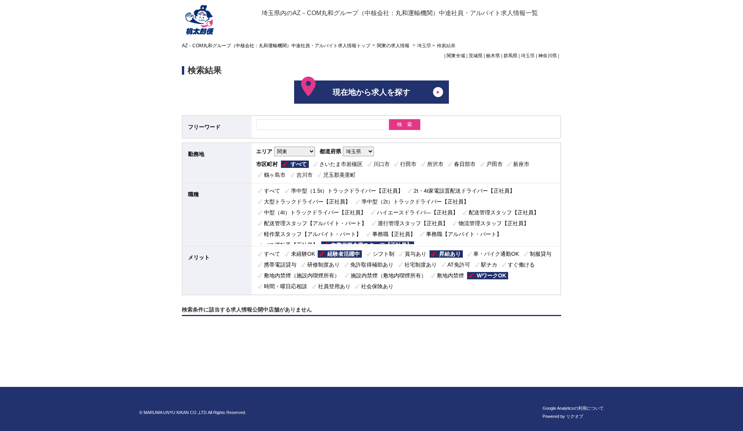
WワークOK (491, 275)
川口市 (381, 164)
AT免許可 (458, 265)
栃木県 (493, 55)
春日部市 (465, 164)
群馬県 (510, 55)
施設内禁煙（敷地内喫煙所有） (388, 275)
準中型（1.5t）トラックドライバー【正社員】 (347, 191)
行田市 (408, 164)
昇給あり (450, 254)
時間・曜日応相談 (285, 286)
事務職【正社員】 (394, 234)
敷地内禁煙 (450, 275)
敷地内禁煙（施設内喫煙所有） (302, 275)
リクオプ (574, 416)
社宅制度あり (420, 265)
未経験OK (303, 254)
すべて (299, 164)
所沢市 (435, 164)
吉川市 (304, 175)
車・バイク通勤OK (496, 254)
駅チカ (489, 265)
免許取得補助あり (372, 265)
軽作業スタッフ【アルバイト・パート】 (312, 234)
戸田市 (494, 164)
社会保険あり (377, 286)
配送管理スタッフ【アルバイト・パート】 (315, 223)
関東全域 (456, 55)
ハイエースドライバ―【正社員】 (417, 212)
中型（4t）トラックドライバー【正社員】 (315, 212)
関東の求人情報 (394, 45)
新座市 (521, 164)
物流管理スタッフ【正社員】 (494, 223)
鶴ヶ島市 (275, 175)
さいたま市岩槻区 (341, 164)
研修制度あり (323, 265)
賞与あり (415, 254)
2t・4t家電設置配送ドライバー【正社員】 (464, 191)
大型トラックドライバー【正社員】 (307, 201)
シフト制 (383, 254)
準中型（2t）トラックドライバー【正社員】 (415, 201)
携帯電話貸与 (280, 265)
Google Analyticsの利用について (573, 408)
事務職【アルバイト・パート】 (464, 234)
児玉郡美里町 (339, 175)
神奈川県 (547, 55)
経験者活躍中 (343, 254)
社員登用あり (334, 286)
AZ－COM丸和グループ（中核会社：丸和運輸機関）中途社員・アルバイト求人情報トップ (276, 45)
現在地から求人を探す (371, 92)
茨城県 (476, 55)
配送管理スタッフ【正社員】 (504, 212)
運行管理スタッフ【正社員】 (413, 223)
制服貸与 (540, 254)
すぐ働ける (521, 265)
